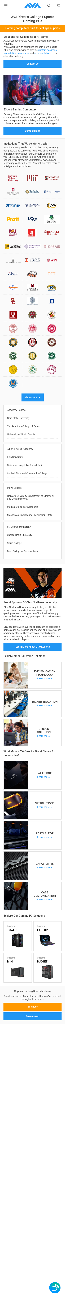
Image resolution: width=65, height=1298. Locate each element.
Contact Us (32, 63)
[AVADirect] (32, 5)
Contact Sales (32, 130)
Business (33, 1006)
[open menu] (6, 5)
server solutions (42, 53)
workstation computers (16, 53)
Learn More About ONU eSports (32, 646)
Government (32, 1016)
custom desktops (47, 50)
